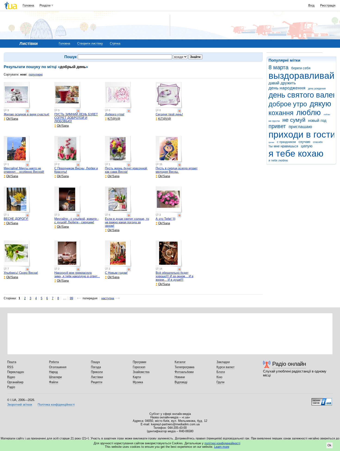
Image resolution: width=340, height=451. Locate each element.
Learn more (221, 446)
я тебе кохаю (296, 153)
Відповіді (181, 382)
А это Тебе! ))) (165, 219)
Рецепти (96, 382)
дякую (320, 103)
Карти (137, 377)
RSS (10, 367)
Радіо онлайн (289, 364)
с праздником (286, 142)
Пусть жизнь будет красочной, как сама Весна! (126, 170)
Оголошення (57, 367)
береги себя (300, 68)
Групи (220, 382)
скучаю (304, 142)
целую (306, 146)
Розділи (45, 5)
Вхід (311, 5)
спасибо (318, 142)
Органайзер (15, 382)
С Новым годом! (116, 272)
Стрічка (115, 43)
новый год (317, 120)
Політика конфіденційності (56, 404)
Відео (11, 377)
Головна (28, 5)
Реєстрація (327, 5)
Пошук (95, 362)
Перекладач (15, 372)
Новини (180, 377)
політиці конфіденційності (222, 443)
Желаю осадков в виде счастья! (26, 114)
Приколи (97, 372)
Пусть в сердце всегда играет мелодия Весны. (177, 170)
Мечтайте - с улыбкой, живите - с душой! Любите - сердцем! (76, 220)
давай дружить (282, 83)
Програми (139, 362)
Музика (138, 382)
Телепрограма (184, 367)
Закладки (223, 362)
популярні (36, 74)
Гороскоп (139, 367)
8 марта (278, 67)
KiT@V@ (114, 118)
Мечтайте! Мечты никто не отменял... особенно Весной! (24, 170)
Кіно (219, 377)
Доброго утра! (114, 114)
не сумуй (293, 120)
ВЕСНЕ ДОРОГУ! (16, 219)
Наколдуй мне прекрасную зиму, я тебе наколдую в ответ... (77, 274)
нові (23, 74)
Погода (96, 367)
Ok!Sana (12, 118)
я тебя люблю (278, 160)
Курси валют (225, 367)
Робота (54, 362)
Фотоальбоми (184, 372)
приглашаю (300, 126)
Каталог (180, 362)
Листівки (97, 377)
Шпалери (55, 377)
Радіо (11, 387)
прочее (271, 142)
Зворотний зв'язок (19, 404)
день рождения (317, 88)
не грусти (274, 121)
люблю (308, 112)
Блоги (220, 372)
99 (71, 298)
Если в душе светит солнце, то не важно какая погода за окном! (127, 222)
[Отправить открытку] (27, 111)
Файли (53, 382)
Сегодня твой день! (169, 114)
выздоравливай (301, 76)
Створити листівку (90, 43)
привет (277, 126)
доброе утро (288, 104)
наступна (107, 298)
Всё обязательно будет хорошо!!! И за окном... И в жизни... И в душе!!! (174, 276)
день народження (287, 87)
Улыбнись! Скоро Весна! (21, 272)
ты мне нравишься (283, 146)
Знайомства (141, 372)
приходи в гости (302, 134)
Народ (53, 372)
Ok (329, 445)
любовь (327, 115)
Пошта (11, 362)
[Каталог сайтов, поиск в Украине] (322, 400)
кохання (281, 113)
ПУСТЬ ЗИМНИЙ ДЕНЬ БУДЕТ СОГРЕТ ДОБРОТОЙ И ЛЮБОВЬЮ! (76, 118)
